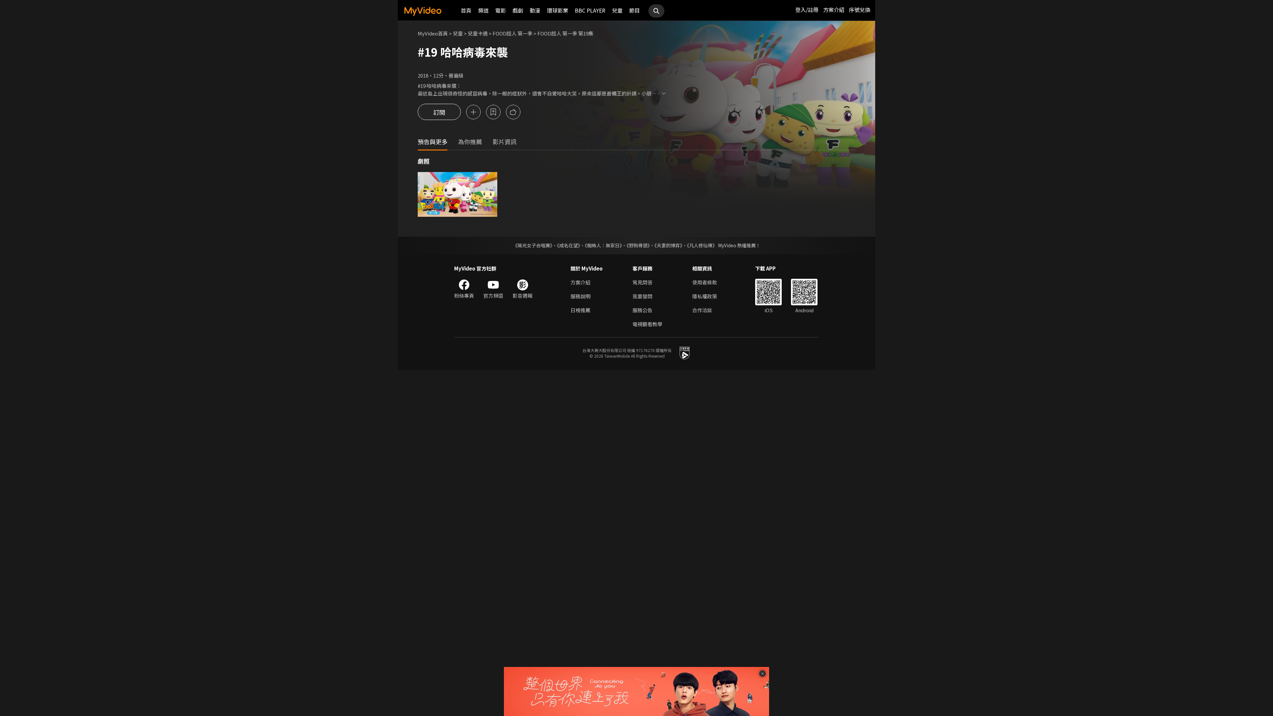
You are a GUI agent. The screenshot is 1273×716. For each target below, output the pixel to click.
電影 (500, 10)
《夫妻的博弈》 (668, 245)
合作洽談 (702, 310)
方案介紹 (833, 10)
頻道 (483, 10)
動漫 (535, 10)
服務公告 (642, 310)
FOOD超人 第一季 (512, 33)
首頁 (466, 10)
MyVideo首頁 (433, 33)
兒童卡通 (478, 33)
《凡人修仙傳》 (702, 245)
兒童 (617, 10)
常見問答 (642, 282)
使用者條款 (704, 282)
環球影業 (557, 10)
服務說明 (580, 296)
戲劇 (518, 10)
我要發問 (642, 296)
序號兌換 (859, 10)
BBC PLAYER (590, 10)
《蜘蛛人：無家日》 (603, 245)
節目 (634, 10)
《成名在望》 (568, 245)
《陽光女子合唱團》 (532, 245)
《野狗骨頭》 (638, 245)
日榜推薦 (580, 310)
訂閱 (439, 112)
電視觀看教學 (647, 324)
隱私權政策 (704, 296)
